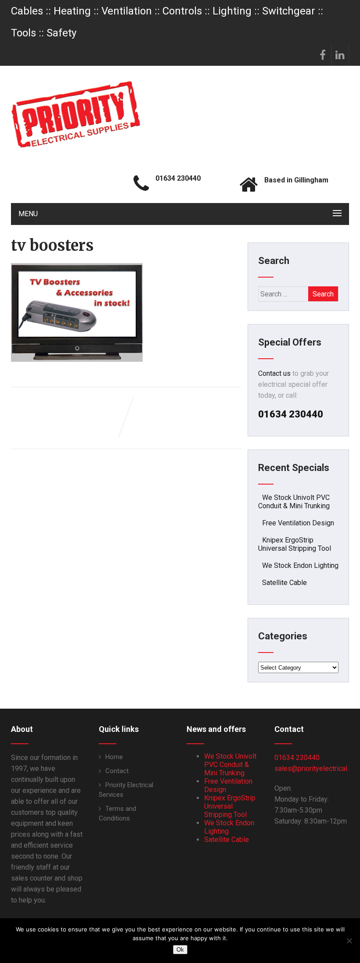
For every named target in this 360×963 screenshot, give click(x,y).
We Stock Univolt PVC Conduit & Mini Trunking (294, 501)
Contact (117, 771)
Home (114, 757)
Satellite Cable (284, 582)
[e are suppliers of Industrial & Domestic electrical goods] (75, 114)
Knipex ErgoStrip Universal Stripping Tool (294, 544)
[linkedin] (340, 55)
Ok (180, 949)
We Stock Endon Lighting (300, 565)
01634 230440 (297, 757)
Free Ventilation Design (298, 523)
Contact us (274, 373)
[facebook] (322, 55)
